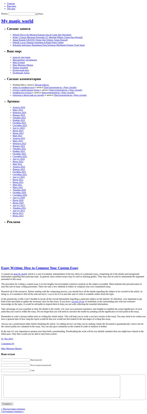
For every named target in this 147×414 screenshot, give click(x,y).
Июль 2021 (18, 179)
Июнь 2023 (18, 133)
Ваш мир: (11, 6)
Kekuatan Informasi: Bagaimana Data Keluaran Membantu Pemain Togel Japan (49, 45)
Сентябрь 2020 (20, 195)
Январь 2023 (19, 146)
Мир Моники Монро (23, 65)
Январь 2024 (19, 115)
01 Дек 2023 (7, 339)
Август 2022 (19, 159)
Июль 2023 (18, 130)
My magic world (17, 21)
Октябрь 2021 (19, 172)
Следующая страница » (12, 411)
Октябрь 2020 (19, 192)
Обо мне (11, 8)
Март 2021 (18, 187)
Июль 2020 (18, 200)
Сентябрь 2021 (20, 174)
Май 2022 (17, 164)
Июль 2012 (18, 213)
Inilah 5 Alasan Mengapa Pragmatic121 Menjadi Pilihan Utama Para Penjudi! (48, 37)
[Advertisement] (25, 245)
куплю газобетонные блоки (26, 90)
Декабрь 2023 (19, 117)
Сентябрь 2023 (20, 125)
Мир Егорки (19, 62)
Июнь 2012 (18, 216)
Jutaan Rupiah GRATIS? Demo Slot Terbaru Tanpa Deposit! (40, 40)
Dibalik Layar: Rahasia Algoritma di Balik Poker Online (38, 42)
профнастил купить (22, 92)
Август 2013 (19, 205)
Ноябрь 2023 (19, 120)
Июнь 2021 (18, 182)
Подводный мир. (21, 70)
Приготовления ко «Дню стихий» (60, 87)
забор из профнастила (23, 87)
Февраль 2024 (19, 112)
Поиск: (4, 13)
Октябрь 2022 (19, 154)
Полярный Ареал (21, 73)
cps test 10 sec (77, 301)
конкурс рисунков (21, 57)
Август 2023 (19, 128)
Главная (11, 3)
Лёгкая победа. (41, 85)
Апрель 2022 (19, 166)
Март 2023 (18, 141)
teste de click (19, 274)
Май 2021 (17, 185)
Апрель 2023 (19, 138)
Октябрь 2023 (19, 123)
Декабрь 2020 (19, 190)
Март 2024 (18, 110)
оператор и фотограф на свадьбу (28, 95)
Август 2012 (19, 210)
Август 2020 (19, 197)
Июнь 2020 (18, 203)
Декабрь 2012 (19, 208)
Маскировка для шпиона (25, 60)
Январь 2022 (19, 169)
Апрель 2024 (19, 107)
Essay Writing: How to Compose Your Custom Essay (39, 268)
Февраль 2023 (19, 143)
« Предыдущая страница (13, 409)
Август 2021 (19, 177)
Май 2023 (17, 136)
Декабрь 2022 (19, 148)
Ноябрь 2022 (19, 151)
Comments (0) (7, 343)
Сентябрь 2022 (20, 156)
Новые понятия (20, 67)
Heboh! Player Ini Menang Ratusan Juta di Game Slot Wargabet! (42, 35)
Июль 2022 (18, 161)
